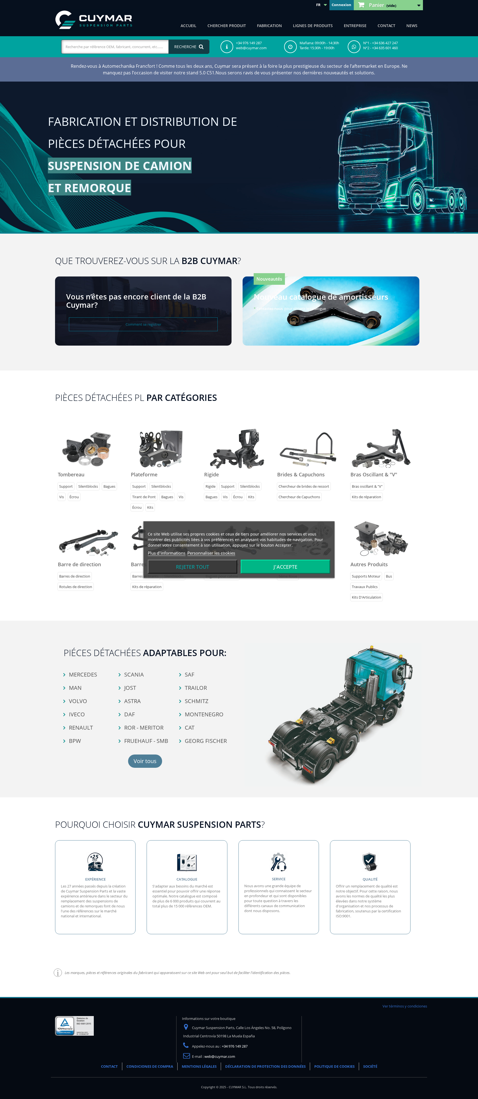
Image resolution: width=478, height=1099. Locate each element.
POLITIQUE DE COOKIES (334, 1066)
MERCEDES (82, 674)
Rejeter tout (192, 566)
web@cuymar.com (219, 1056)
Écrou (74, 496)
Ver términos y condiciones (405, 1006)
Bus (389, 576)
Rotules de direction (75, 586)
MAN (74, 687)
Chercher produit (226, 25)
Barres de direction (74, 576)
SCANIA (133, 674)
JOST (129, 687)
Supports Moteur (366, 576)
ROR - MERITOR (143, 727)
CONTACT (386, 25)
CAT (188, 727)
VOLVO (77, 701)
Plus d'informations (166, 552)
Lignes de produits (313, 25)
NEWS (411, 25)
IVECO (76, 714)
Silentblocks (88, 486)
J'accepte (285, 566)
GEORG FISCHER (205, 741)
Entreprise (355, 25)
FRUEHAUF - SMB (145, 741)
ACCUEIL (188, 25)
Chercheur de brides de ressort (304, 486)
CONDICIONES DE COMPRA (149, 1066)
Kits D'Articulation (366, 597)
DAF (129, 714)
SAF (188, 674)
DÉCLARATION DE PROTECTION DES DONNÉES (265, 1066)
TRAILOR (195, 687)
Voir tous (145, 761)
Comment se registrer (143, 324)
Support (66, 486)
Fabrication (269, 25)
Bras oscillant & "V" (367, 486)
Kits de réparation (366, 496)
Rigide (210, 486)
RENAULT (80, 727)
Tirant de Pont (144, 496)
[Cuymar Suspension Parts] (94, 20)
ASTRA (132, 701)
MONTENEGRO (203, 714)
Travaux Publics (365, 586)
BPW (74, 741)
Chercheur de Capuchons (299, 496)
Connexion (341, 4)
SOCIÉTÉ (370, 1066)
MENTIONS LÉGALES (199, 1066)
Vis (61, 496)
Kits (150, 507)
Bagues (109, 486)
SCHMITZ (195, 701)
